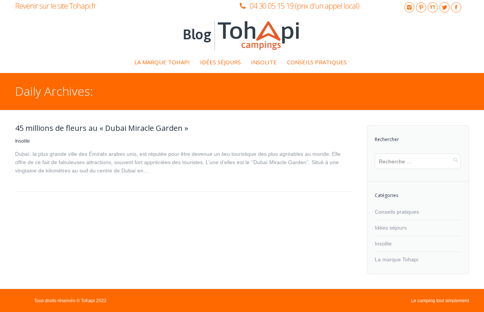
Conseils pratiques (397, 212)
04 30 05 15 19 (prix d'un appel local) (304, 6)
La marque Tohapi (396, 259)
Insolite (22, 141)
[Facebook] (456, 7)
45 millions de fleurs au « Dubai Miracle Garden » (101, 128)
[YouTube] (433, 7)
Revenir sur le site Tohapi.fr (55, 6)
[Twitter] (444, 7)
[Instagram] (409, 7)
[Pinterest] (421, 7)
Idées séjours (391, 228)
